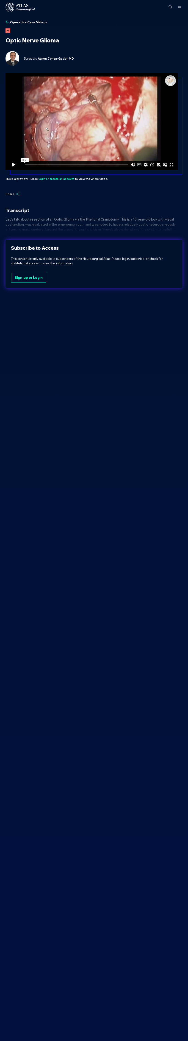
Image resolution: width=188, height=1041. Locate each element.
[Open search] (170, 7)
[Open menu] (179, 7)
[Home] (20, 7)
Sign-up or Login (29, 277)
